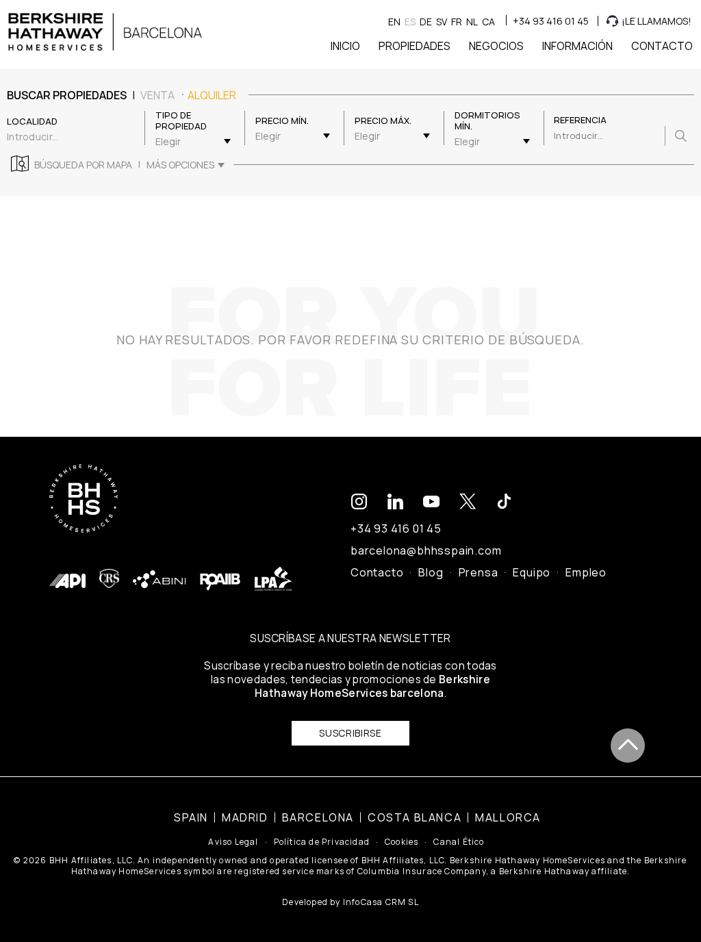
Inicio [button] (345, 45)
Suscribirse (350, 732)
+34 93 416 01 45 (551, 20)
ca (488, 21)
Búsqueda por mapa (83, 165)
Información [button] (577, 45)
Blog (430, 572)
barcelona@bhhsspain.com (425, 550)
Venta (157, 95)
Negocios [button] (496, 45)
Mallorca (508, 817)
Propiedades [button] (414, 45)
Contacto (376, 572)
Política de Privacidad (322, 842)
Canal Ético (458, 842)
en (394, 21)
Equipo (531, 572)
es (410, 21)
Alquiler (212, 95)
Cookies (401, 842)
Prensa (478, 572)
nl (472, 21)
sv (441, 21)
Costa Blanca (414, 817)
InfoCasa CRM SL (381, 902)
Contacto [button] (662, 45)
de (426, 21)
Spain (191, 817)
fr (456, 21)
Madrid (245, 817)
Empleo (586, 572)
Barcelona (318, 817)
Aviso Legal (233, 842)
